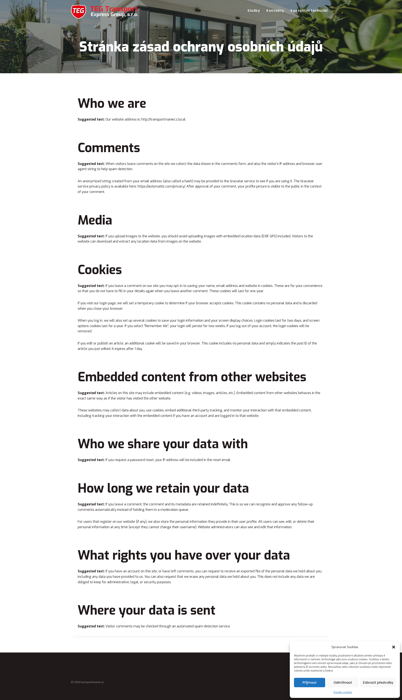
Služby (253, 10)
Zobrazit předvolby (378, 682)
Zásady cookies (342, 692)
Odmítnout (343, 682)
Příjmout (310, 682)
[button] (394, 647)
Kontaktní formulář (309, 10)
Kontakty (275, 10)
